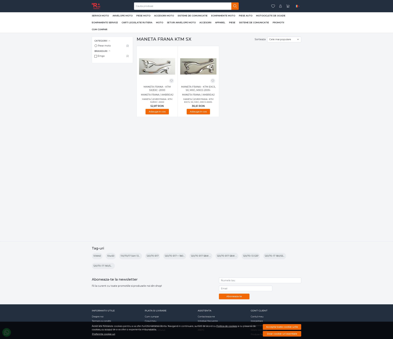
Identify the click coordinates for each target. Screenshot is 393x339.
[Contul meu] (280, 6)
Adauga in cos (157, 111)
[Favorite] (273, 6)
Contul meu (257, 316)
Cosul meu (150, 321)
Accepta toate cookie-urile (282, 326)
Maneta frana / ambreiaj (157, 94)
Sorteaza (260, 39)
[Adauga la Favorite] (171, 81)
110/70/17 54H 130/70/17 (134, 256)
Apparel (220, 22)
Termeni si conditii (101, 321)
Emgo (101, 56)
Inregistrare (257, 321)
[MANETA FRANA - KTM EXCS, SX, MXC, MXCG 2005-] (198, 66)
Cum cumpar (99, 29)
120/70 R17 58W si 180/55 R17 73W (236, 256)
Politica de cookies (226, 326)
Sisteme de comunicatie (193, 15)
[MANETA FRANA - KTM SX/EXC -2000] (157, 66)
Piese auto (245, 15)
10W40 (97, 256)
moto (159, 22)
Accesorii (205, 22)
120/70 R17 (153, 256)
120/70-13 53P (251, 256)
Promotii (278, 22)
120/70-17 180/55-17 (275, 256)
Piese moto (143, 15)
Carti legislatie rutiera (137, 22)
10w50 (110, 256)
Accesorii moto (164, 15)
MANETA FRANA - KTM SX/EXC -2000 (157, 88)
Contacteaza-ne (206, 316)
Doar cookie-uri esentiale (282, 333)
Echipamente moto (223, 15)
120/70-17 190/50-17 (104, 265)
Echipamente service (105, 22)
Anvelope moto (123, 15)
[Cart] (288, 6)
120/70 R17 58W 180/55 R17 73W (209, 256)
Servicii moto (100, 15)
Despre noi (97, 316)
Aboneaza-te (234, 296)
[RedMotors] (96, 6)
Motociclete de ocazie (270, 15)
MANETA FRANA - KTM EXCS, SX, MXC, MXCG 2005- (198, 88)
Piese (232, 22)
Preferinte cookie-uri (103, 334)
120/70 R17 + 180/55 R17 (178, 256)
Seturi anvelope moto (181, 22)
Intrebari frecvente (208, 321)
